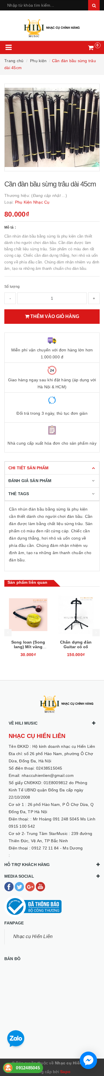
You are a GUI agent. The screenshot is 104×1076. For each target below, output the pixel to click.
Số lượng (12, 287)
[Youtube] (40, 886)
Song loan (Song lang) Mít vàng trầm (28, 647)
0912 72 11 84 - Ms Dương (57, 848)
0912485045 (28, 1067)
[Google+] (30, 886)
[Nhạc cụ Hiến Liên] (52, 25)
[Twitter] (20, 886)
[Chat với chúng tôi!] (88, 1060)
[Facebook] (9, 886)
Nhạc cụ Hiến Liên (33, 936)
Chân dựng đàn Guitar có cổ (76, 644)
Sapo (65, 1071)
